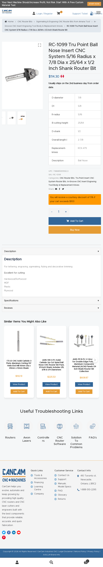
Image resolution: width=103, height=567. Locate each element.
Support (62, 479)
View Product (19, 384)
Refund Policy (80, 551)
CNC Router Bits (25, 22)
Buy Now (75, 230)
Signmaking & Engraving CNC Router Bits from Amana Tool (63, 22)
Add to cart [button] (19, 392)
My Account (17, 562)
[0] (57, 14)
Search (51, 562)
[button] (8, 360)
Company (39, 494)
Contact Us (63, 475)
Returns (62, 499)
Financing (39, 482)
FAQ (60, 491)
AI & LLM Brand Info (51, 555)
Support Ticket (80, 14)
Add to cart (76, 221)
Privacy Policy (93, 551)
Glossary (62, 495)
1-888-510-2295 (88, 490)
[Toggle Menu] (98, 12)
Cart (78, 560)
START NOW (94, 4)
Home (11, 22)
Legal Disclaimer (66, 551)
